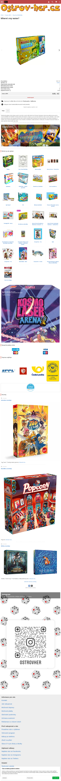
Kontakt (4, 700)
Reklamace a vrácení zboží (11, 722)
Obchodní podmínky (9, 714)
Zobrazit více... (22, 462)
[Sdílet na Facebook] (29, 586)
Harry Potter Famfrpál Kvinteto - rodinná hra (53, 224)
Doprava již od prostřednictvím (20, 101)
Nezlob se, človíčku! (38, 186)
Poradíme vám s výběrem (11, 729)
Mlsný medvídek (38, 205)
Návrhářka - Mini (23, 261)
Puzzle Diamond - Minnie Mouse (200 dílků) (53, 262)
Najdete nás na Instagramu (11, 755)
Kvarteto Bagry (8, 280)
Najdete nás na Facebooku (11, 751)
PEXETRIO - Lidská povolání (23, 187)
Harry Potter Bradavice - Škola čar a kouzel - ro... (38, 224)
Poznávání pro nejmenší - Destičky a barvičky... (8, 242)
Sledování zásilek (8, 766)
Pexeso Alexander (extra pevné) (53, 205)
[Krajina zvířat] (30, 136)
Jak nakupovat (7, 704)
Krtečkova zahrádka (23, 224)
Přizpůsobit (30, 778)
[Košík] (56, 2)
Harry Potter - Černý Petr (53, 169)
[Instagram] (30, 642)
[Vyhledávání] (52, 2)
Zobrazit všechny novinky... (30, 581)
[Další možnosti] (59, 2)
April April (8, 205)
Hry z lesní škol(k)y (23, 169)
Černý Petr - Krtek (38, 261)
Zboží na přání (7, 740)
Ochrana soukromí (8, 718)
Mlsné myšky (38, 169)
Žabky (8, 169)
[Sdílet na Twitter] (32, 586)
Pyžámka (8, 186)
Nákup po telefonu (8, 736)
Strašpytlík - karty (8, 223)
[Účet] (49, 2)
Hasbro (58, 82)
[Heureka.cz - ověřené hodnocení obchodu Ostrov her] (30, 391)
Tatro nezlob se (53, 186)
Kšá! (53, 242)
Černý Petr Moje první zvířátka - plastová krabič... (23, 243)
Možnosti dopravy (8, 707)
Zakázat (4, 778)
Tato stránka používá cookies (10, 768)
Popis (3, 110)
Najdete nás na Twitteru (10, 758)
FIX (23, 205)
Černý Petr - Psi (38, 242)
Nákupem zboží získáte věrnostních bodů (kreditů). (17, 104)
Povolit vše (55, 778)
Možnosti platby (7, 711)
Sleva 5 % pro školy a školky (12, 744)
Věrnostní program (8, 733)
